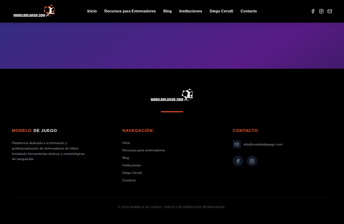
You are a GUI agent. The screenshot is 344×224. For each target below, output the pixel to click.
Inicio (92, 11)
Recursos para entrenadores (143, 150)
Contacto (249, 11)
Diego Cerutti (221, 11)
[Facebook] (313, 11)
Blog (167, 11)
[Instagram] (321, 11)
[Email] (329, 11)
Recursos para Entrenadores (130, 11)
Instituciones (190, 11)
